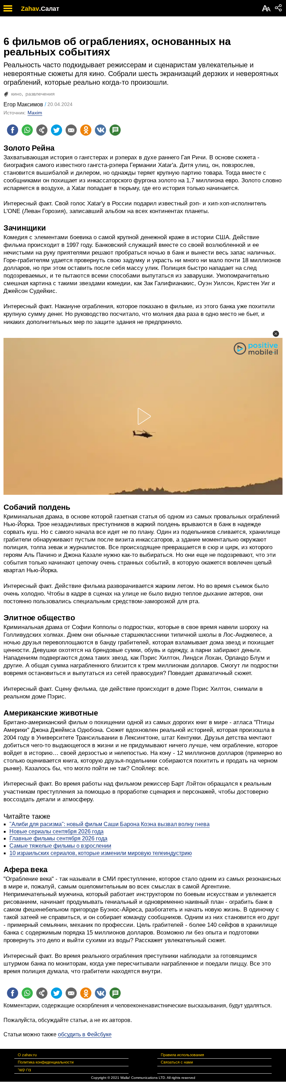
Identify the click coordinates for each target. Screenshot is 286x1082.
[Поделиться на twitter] (56, 130)
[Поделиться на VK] (100, 130)
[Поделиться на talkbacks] (115, 130)
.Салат (49, 8)
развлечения (40, 94)
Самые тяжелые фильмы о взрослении (60, 846)
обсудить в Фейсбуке (85, 1034)
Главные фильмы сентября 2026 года (58, 838)
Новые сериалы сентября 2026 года (56, 831)
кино (16, 94)
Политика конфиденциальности (46, 1062)
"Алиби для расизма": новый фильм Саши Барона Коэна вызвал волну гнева (109, 824)
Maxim (35, 112)
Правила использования (182, 1055)
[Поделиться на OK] (85, 130)
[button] (276, 334)
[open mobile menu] (7, 8)
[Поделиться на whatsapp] (27, 130)
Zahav (30, 8)
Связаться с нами (177, 1062)
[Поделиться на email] (71, 130)
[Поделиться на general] (41, 130)
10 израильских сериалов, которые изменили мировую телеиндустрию (100, 853)
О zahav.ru (27, 1055)
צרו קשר (24, 1070)
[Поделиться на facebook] (12, 130)
